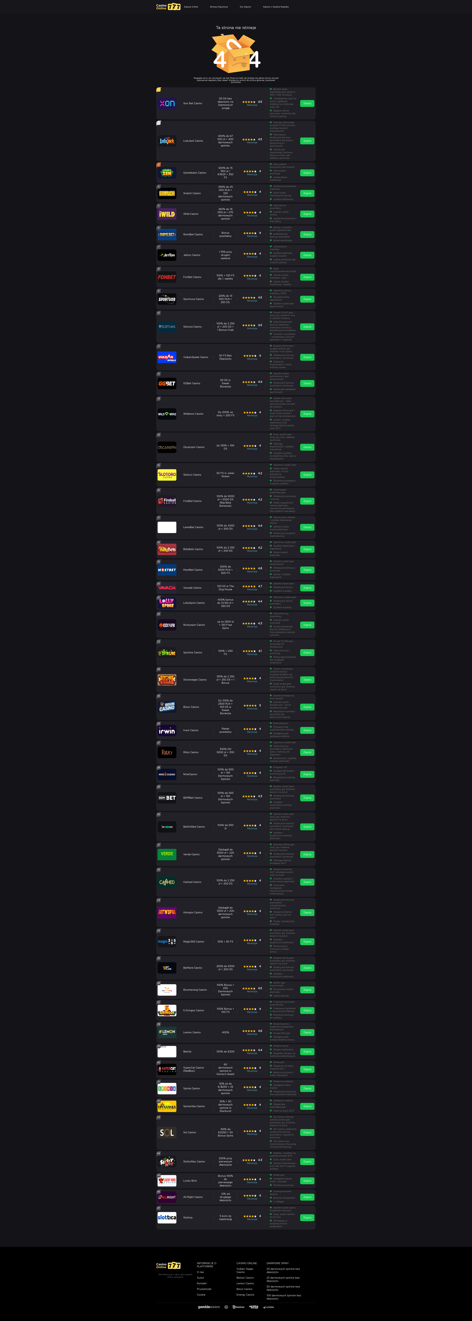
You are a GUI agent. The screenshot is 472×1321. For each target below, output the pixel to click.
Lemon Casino (245, 1283)
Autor (200, 1278)
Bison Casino (244, 1289)
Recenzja (252, 105)
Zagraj (307, 103)
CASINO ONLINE (246, 1263)
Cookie (201, 1295)
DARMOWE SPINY (278, 1263)
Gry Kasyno (245, 7)
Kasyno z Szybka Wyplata (276, 7)
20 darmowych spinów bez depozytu (283, 1270)
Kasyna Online (191, 7)
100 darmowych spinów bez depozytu (284, 1297)
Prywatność (204, 1289)
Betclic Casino (245, 1278)
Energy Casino (245, 1295)
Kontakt (202, 1283)
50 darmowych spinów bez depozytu (283, 1288)
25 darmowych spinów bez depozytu (283, 1279)
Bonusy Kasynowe (219, 7)
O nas (200, 1272)
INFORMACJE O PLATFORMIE (206, 1265)
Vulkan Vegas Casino (244, 1270)
